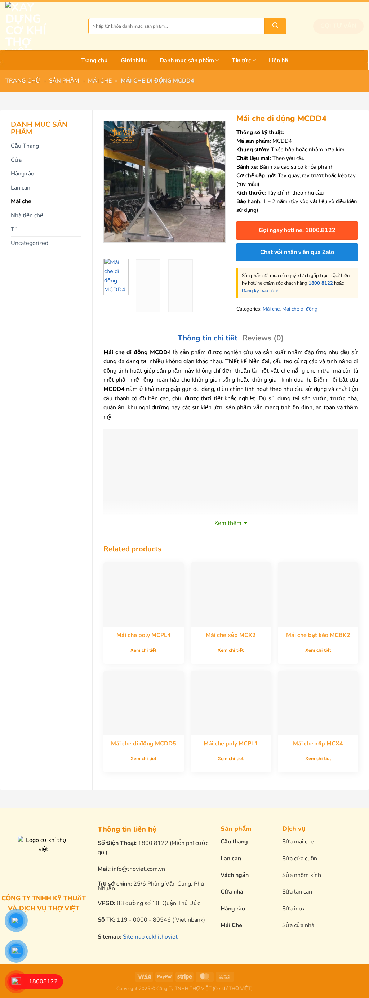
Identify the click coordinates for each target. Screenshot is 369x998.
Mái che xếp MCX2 (231, 635)
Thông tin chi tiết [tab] (207, 338)
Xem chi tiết (143, 650)
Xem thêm (227, 523)
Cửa (16, 160)
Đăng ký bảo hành (260, 291)
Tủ (14, 229)
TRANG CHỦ (22, 81)
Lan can (20, 188)
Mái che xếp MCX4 (318, 744)
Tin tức (241, 60)
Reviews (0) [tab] (263, 338)
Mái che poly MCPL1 (231, 744)
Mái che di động (299, 309)
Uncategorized (29, 243)
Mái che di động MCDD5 (143, 744)
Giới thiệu (134, 60)
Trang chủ (94, 60)
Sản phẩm (64, 81)
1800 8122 (320, 283)
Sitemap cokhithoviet (150, 937)
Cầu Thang (25, 146)
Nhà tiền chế (27, 215)
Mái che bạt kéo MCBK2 (318, 635)
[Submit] (275, 26)
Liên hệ (278, 60)
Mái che (100, 81)
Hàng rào (22, 174)
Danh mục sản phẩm (187, 60)
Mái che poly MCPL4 (143, 635)
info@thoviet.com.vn (138, 869)
